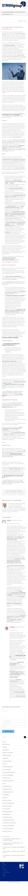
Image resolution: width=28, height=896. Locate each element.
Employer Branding (7, 755)
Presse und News (6, 809)
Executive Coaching (7, 761)
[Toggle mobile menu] (25, 8)
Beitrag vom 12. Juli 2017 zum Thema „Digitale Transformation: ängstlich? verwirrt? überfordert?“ (12, 393)
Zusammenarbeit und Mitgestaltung (12, 218)
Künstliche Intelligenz (7, 789)
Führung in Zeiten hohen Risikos (11, 141)
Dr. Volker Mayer (7, 480)
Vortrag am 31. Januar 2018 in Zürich (14, 116)
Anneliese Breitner (7, 843)
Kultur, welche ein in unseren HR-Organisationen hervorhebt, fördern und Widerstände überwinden (13, 455)
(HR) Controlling (6, 744)
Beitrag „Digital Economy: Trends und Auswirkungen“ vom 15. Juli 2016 (13, 56)
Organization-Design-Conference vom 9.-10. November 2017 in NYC (13, 282)
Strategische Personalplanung (9, 823)
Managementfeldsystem (8, 792)
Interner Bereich (4, 875)
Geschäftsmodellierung (8, 766)
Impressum (4, 864)
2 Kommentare (9, 483)
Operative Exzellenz (7, 800)
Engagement (10, 481)
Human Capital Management (9, 772)
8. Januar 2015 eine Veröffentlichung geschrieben (13, 278)
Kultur (9, 482)
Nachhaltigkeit (6, 795)
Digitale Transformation (8, 752)
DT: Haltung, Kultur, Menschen (18, 161)
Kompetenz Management (8, 780)
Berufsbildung (6, 750)
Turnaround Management (8, 828)
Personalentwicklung (7, 806)
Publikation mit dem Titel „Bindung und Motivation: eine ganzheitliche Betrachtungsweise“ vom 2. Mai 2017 (12, 404)
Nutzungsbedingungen (5, 872)
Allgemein (5, 747)
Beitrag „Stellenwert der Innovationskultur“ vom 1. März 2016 (13, 168)
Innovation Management (8, 775)
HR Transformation (7, 769)
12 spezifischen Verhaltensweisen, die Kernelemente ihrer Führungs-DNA (14, 149)
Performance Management (8, 803)
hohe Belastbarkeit (17, 137)
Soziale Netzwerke (7, 814)
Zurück (20, 21)
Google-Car (13, 659)
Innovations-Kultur (7, 778)
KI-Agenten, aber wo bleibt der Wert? (14, 847)
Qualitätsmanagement (8, 811)
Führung (15, 481)
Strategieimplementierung (8, 820)
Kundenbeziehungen (7, 786)
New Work (5, 797)
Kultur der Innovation (8, 162)
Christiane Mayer (6, 851)
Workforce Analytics (7, 831)
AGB (3, 867)
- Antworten (13, 627)
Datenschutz (5, 869)
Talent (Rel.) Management (15, 482)
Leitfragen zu (13, 114)
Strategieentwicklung (7, 817)
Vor (24, 21)
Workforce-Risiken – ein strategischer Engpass (12, 839)
